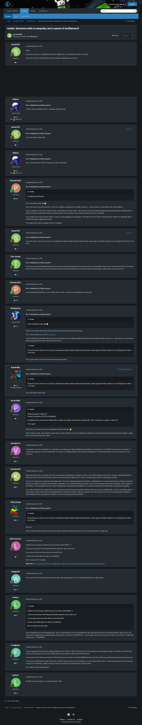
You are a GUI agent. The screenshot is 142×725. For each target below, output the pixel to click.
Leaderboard (43, 11)
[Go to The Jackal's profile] (16, 264)
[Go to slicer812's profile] (9, 35)
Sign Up (132, 4)
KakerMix (15, 367)
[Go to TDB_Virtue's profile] (16, 509)
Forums (8, 16)
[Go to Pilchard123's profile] (16, 188)
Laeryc (15, 597)
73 (17, 663)
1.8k (16, 117)
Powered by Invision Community (71, 722)
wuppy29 (15, 571)
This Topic (126, 11)
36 (17, 615)
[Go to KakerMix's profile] (16, 374)
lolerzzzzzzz (15, 539)
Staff (15, 16)
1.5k (16, 385)
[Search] (134, 11)
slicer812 (18, 34)
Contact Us (71, 719)
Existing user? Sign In (117, 4)
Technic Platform (12, 11)
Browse (24, 11)
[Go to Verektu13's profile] (16, 450)
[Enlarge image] (45, 203)
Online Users (25, 16)
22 (17, 461)
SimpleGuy (15, 308)
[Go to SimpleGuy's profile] (16, 315)
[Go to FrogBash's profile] (16, 652)
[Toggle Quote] (28, 191)
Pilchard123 (15, 180)
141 (16, 589)
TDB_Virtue (15, 502)
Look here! (51, 334)
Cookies (80, 719)
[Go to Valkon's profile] (16, 106)
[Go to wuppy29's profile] (16, 578)
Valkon (15, 99)
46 (17, 487)
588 (16, 198)
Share (115, 35)
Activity (33, 11)
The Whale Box (32, 36)
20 (17, 520)
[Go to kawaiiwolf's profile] (16, 476)
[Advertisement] (43, 82)
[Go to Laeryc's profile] (16, 604)
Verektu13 (15, 443)
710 (16, 326)
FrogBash (15, 645)
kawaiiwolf (15, 469)
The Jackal (15, 256)
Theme (62, 719)
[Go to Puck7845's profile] (16, 408)
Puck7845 (15, 401)
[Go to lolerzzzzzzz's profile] (16, 546)
